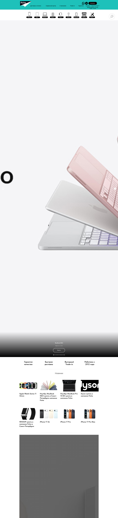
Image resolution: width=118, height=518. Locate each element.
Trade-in (72, 6)
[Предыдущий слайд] (3, 189)
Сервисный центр (51, 6)
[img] (25, 5)
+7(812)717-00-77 (95, 5)
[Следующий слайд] (115, 189)
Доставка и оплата (35, 6)
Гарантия (81, 6)
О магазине (63, 6)
